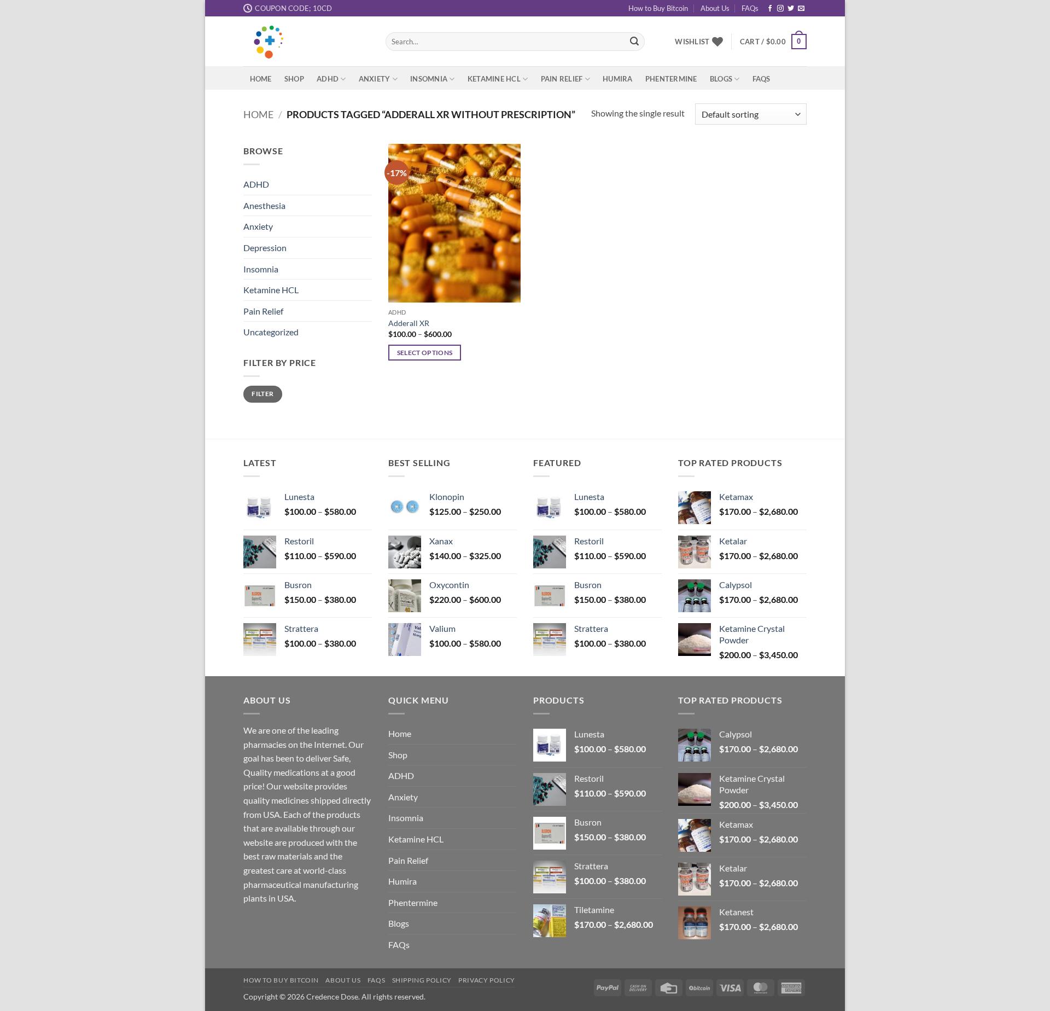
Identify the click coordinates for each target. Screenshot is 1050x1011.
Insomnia (428, 78)
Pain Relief (562, 78)
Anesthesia (264, 205)
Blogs (721, 78)
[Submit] (634, 41)
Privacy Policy (486, 980)
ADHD (328, 78)
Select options (425, 352)
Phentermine (671, 78)
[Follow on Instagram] (780, 9)
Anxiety (374, 78)
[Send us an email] (801, 9)
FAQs (750, 8)
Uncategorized (271, 332)
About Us (715, 8)
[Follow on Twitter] (791, 9)
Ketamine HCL (494, 78)
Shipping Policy (422, 980)
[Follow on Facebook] (770, 9)
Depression (265, 247)
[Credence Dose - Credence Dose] (306, 41)
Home (261, 78)
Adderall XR (408, 323)
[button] (773, 41)
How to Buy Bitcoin (658, 8)
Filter (262, 394)
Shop (294, 78)
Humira (618, 78)
